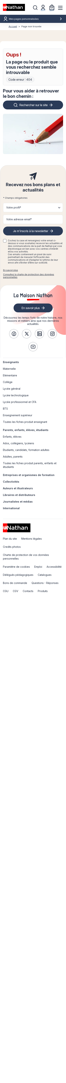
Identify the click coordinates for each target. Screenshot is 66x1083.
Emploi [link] (38, 566)
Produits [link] (43, 591)
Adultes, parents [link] (13, 456)
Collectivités (11, 481)
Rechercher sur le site (33, 105)
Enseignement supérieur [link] (17, 415)
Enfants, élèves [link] (12, 436)
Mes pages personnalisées (24, 19)
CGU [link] (5, 591)
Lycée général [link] (11, 388)
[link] (13, 333)
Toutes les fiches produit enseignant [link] (25, 421)
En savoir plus (10, 270)
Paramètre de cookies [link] (16, 566)
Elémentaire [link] (10, 375)
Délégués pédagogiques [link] (18, 574)
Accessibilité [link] (54, 566)
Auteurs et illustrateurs (18, 488)
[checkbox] (4, 240)
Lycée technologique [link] (16, 395)
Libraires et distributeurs (19, 494)
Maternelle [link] (9, 368)
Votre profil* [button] (13, 207)
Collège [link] (7, 382)
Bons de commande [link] (15, 582)
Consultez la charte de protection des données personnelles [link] (28, 276)
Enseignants (11, 362)
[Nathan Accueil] (14, 7)
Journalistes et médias (18, 501)
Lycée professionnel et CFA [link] (19, 401)
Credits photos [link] (12, 546)
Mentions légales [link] (31, 538)
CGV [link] (15, 591)
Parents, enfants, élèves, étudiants (25, 430)
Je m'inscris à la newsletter (30, 231)
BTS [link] (5, 408)
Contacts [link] (28, 591)
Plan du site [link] (10, 538)
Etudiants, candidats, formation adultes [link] (26, 449)
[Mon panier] (52, 7)
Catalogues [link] (45, 574)
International (11, 508)
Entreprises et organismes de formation (28, 475)
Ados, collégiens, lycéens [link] (18, 443)
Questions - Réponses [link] (45, 582)
